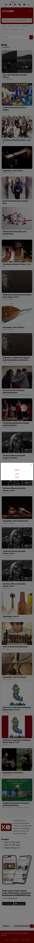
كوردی (17, 474)
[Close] (31, 464)
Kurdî (17, 477)
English (17, 470)
